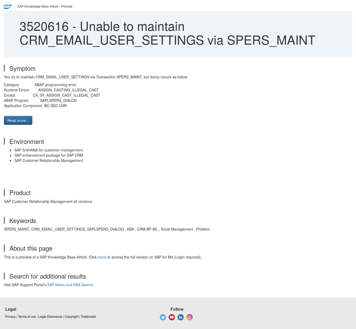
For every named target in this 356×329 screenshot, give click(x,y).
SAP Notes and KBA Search (70, 284)
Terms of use (27, 316)
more (102, 257)
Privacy (10, 316)
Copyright (71, 316)
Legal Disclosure (50, 316)
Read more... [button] (18, 120)
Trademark (88, 316)
